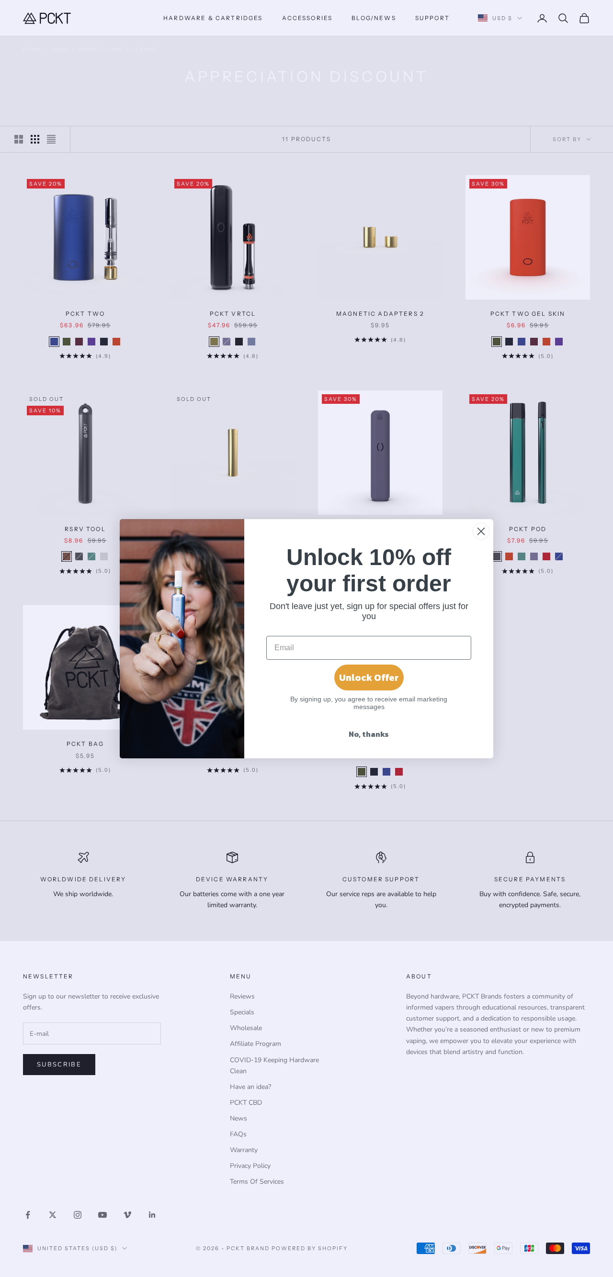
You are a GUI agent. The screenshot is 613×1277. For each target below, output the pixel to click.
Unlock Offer (369, 677)
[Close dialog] (481, 531)
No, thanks (369, 734)
